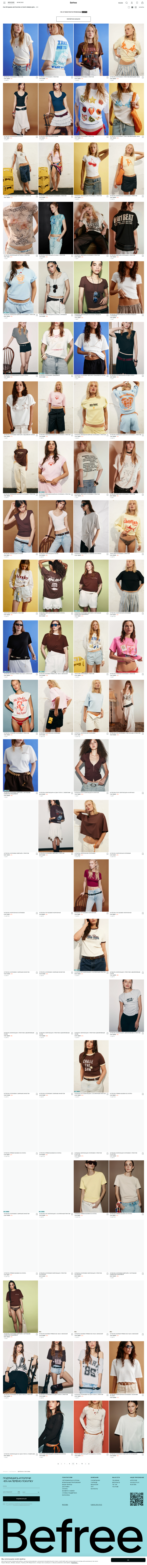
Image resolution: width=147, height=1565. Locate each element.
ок (128, 1560)
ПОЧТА (5, 1486)
